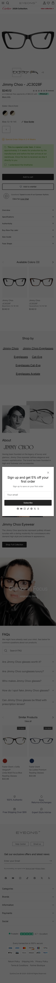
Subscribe (28, 503)
